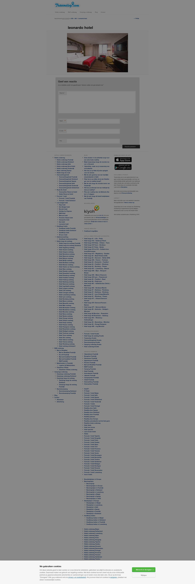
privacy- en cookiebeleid (77, 577)
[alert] (97, 292)
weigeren (113, 577)
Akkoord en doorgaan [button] (144, 570)
